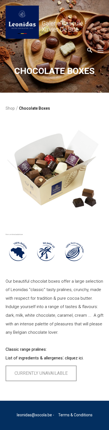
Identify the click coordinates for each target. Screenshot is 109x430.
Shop (10, 108)
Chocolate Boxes (34, 108)
